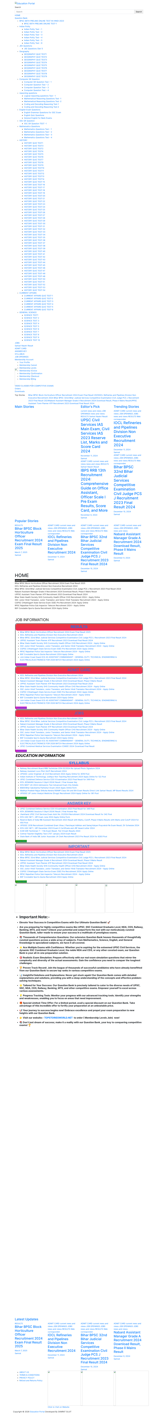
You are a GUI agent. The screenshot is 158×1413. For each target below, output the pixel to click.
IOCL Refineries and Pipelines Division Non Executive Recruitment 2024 (127, 433)
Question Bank (21, 18)
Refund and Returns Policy (30, 1380)
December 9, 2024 (122, 558)
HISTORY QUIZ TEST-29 (34, 221)
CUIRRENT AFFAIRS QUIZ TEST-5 (38, 307)
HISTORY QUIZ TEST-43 (34, 259)
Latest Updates (26, 1319)
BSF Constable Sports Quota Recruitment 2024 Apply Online (41, 608)
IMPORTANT (79, 846)
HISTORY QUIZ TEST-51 (34, 282)
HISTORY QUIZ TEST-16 (34, 184)
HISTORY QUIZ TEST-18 (34, 190)
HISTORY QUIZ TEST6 (33, 157)
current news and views (91, 411)
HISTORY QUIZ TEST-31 (34, 226)
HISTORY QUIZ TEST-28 (34, 218)
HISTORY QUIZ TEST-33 (34, 232)
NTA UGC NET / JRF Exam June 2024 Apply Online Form (45, 817)
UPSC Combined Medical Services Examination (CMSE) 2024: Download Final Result (57, 746)
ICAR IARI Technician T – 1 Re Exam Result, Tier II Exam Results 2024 (50, 831)
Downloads (20, 391)
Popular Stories (26, 521)
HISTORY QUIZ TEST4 (33, 151)
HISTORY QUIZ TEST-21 (34, 198)
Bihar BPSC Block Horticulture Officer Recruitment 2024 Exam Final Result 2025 (63, 395)
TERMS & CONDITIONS (29, 1375)
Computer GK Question (29, 79)
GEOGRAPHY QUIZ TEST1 (35, 54)
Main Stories (24, 407)
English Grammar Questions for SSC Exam (42, 112)
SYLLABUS (79, 763)
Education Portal (37, 1411)
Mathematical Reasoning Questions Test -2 (42, 101)
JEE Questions (25, 46)
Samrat (84, 458)
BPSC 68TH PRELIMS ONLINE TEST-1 (40, 23)
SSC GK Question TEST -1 (35, 123)
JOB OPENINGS (21, 357)
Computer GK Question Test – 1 (37, 82)
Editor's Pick (90, 407)
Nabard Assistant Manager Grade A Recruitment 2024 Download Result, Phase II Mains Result (90, 400)
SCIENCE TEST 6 (31, 329)
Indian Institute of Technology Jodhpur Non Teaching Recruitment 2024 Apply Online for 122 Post (63, 777)
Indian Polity (24, 26)
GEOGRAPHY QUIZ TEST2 (35, 57)
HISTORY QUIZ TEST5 (33, 154)
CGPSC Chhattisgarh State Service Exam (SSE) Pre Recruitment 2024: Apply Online (51, 603)
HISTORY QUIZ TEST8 (33, 162)
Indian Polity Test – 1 (33, 29)
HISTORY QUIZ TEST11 (34, 171)
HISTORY (23, 140)
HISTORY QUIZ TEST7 (33, 159)
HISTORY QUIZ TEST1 (33, 143)
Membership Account (24, 359)
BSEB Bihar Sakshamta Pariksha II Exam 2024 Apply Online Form (48, 788)
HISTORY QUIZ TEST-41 (34, 254)
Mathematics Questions (29, 126)
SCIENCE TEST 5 (31, 326)
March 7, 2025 (21, 552)
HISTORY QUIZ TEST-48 (34, 276)
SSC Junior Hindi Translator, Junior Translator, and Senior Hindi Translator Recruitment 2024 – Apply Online (62, 600)
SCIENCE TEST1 (31, 315)
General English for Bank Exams (38, 118)
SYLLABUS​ (19, 354)
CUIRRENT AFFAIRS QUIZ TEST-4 (38, 304)
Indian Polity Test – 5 (33, 40)
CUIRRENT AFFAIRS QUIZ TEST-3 (38, 301)
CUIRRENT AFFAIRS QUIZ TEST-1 (38, 296)
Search (18, 7)
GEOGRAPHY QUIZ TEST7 (35, 71)
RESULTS (85, 416)
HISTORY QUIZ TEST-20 (34, 196)
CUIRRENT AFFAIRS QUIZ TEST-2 (38, 298)
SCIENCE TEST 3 (31, 321)
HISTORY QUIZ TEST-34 (34, 234)
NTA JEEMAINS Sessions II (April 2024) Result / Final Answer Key (48, 782)
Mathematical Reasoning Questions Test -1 (42, 98)
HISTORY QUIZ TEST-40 (34, 251)
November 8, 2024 (89, 515)
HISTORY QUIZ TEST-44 (34, 262)
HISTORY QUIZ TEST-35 (34, 237)
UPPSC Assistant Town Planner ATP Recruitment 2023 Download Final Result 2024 (51, 594)
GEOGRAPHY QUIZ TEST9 (35, 76)
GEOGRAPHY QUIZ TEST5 (35, 65)
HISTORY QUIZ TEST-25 (34, 209)
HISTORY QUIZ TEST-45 (34, 265)
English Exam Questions (30, 110)
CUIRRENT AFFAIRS (28, 293)
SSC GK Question (27, 121)
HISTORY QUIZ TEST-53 (34, 287)
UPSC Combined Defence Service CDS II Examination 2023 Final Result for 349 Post (57, 779)
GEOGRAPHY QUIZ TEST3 (35, 60)
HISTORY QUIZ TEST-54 (34, 290)
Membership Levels (27, 368)
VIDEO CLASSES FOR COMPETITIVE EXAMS (34, 386)
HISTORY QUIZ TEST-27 (34, 215)
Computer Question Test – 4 (36, 90)
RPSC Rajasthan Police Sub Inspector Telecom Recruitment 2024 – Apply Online (50, 605)
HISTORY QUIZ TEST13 (34, 176)
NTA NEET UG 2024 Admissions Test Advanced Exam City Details (49, 785)
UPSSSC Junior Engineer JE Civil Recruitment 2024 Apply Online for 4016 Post (54, 774)
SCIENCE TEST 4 (31, 323)
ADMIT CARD (20, 348)
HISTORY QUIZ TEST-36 (34, 240)
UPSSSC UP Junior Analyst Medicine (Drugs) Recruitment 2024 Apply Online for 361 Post (59, 793)
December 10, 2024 (122, 511)
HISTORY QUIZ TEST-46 (34, 268)
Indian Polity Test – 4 (33, 37)
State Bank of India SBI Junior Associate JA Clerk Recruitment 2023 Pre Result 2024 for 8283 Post (63, 836)
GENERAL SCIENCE (28, 312)
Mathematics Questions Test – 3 (38, 134)
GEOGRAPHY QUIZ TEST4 (35, 62)
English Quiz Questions (34, 115)
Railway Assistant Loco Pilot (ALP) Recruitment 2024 (43, 771)
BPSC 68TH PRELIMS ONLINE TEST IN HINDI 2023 (41, 21)
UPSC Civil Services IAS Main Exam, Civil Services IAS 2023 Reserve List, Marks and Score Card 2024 (95, 435)
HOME (17, 15)
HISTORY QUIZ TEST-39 (34, 248)
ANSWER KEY (79, 803)
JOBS (17, 343)
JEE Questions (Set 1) (33, 48)
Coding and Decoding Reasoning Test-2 (41, 107)
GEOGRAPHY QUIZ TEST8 (35, 73)
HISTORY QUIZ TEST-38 (34, 246)
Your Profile (24, 362)
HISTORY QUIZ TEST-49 (34, 273)
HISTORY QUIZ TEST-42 (34, 257)
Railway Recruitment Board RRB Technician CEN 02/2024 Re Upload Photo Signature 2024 (60, 768)
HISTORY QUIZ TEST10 (34, 168)
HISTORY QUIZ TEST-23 (34, 204)
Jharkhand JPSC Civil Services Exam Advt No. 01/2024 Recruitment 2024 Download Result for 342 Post (66, 814)
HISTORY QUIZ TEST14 (34, 179)
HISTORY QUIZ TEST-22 (34, 201)
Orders (18, 388)
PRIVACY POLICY (26, 1378)
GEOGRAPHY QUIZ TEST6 (35, 68)
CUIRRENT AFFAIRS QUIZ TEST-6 (38, 309)
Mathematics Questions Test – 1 (38, 129)
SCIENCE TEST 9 (31, 337)
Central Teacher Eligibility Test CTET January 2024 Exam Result (48, 834)
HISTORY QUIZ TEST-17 (34, 187)
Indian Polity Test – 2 (33, 32)
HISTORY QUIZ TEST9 (33, 165)
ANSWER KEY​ (21, 351)
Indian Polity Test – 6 (33, 43)
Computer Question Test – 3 (36, 87)
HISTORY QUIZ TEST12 (34, 173)
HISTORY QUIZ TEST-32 (34, 229)
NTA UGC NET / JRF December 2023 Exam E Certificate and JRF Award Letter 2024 (57, 828)
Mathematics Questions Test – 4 (38, 137)
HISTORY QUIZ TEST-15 (34, 182)
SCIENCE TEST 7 (31, 332)
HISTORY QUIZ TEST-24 (34, 207)
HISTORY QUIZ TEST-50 (34, 279)
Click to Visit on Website (58, 1407)
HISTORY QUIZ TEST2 (33, 148)
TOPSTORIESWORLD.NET (58, 1017)
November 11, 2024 (89, 455)
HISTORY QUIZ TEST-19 (34, 193)
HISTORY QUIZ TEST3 (33, 146)
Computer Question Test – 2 (36, 85)
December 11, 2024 (122, 449)
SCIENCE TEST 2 (31, 318)
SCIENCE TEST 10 (32, 340)
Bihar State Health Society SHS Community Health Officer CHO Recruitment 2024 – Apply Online (57, 597)
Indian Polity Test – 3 (33, 35)
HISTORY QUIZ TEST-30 (34, 223)
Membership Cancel (28, 365)
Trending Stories (126, 407)
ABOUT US (24, 1372)
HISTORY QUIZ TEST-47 (34, 271)
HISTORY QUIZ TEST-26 (34, 212)
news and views (98, 414)
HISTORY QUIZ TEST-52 (34, 284)
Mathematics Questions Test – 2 (38, 132)
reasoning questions (28, 93)
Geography (24, 51)
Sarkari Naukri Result (24, 345)
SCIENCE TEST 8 (31, 334)
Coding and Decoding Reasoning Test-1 (41, 104)
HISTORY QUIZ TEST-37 (34, 243)
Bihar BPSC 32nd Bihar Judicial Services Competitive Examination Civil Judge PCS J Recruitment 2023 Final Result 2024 (128, 487)
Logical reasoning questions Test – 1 (40, 96)
